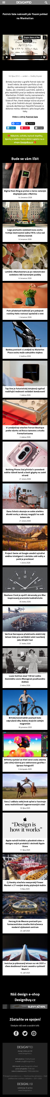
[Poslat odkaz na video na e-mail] (39, 126)
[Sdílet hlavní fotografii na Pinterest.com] (25, 126)
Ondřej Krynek (36, 76)
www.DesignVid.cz (25, 1053)
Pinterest (33, 1033)
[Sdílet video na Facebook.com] (16, 122)
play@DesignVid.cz (28, 1061)
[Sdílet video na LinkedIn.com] (11, 126)
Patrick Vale (32, 116)
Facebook (16, 1033)
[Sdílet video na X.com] (30, 122)
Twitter (25, 1033)
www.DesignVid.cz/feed (29, 1066)
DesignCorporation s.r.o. (13, 1076)
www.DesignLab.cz (25, 1090)
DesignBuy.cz (26, 142)
